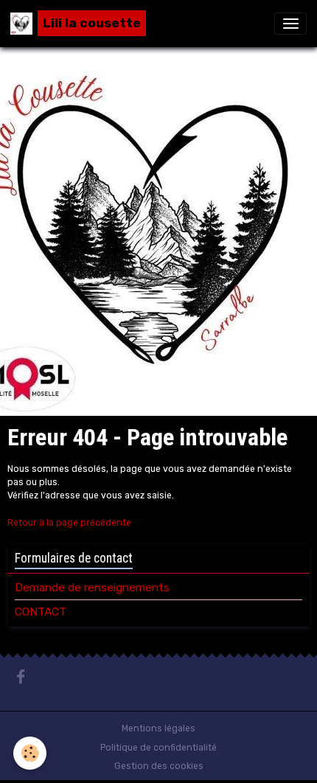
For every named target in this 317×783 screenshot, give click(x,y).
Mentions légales (158, 728)
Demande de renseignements (92, 587)
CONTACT (40, 612)
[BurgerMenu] (290, 24)
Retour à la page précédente (69, 523)
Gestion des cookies (158, 766)
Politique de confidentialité (158, 747)
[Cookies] (29, 753)
